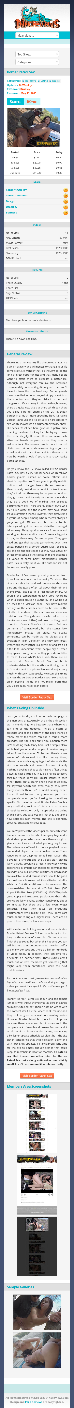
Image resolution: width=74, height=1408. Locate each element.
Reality (56, 80)
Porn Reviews (33, 1402)
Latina (44, 80)
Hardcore (30, 80)
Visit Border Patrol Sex (37, 697)
